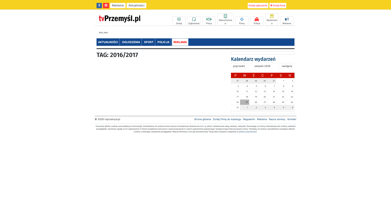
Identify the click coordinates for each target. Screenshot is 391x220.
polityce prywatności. (248, 131)
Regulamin (249, 119)
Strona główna (202, 119)
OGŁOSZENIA (131, 42)
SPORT (148, 42)
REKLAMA (180, 42)
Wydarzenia (272, 22)
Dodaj (179, 23)
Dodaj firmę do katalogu (227, 119)
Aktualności (136, 5)
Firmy (242, 23)
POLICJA (163, 42)
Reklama (118, 5)
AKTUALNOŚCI (108, 42)
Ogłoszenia (193, 23)
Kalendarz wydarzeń (253, 59)
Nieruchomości (225, 22)
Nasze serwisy (277, 119)
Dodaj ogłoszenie (258, 5)
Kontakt (291, 119)
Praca (209, 23)
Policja (257, 23)
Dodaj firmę (278, 5)
